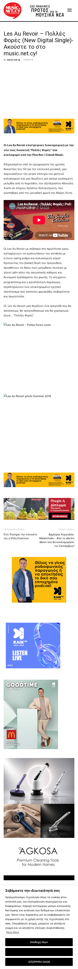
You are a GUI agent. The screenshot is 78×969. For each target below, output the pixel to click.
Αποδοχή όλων (39, 942)
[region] (39, 927)
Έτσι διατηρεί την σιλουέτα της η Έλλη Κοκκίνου (20, 536)
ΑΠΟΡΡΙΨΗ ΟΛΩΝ (39, 961)
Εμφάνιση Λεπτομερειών (39, 951)
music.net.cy (13, 59)
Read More (12, 932)
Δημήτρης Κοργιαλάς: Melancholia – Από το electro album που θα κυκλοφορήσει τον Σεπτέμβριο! (56, 540)
